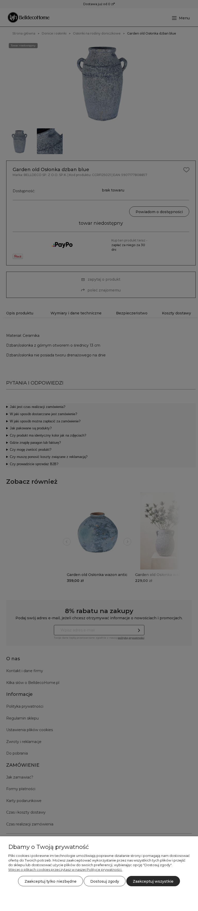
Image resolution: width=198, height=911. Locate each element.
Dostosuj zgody (104, 881)
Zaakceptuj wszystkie (153, 881)
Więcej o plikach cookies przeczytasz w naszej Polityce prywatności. (65, 869)
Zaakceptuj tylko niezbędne (50, 881)
